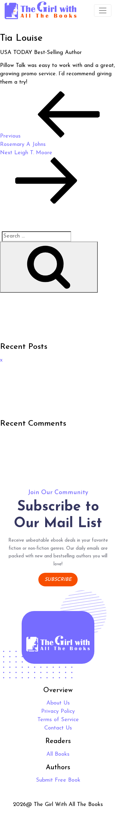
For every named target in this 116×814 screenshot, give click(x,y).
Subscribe (58, 579)
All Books (58, 754)
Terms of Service (58, 720)
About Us (58, 703)
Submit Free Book (58, 780)
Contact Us (58, 728)
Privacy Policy (58, 711)
